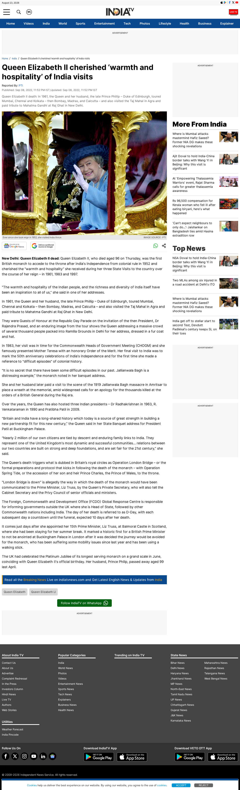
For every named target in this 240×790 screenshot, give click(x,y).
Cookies (32, 785)
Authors (6, 704)
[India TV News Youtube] (237, 2)
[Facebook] (5, 756)
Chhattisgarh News (182, 704)
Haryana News (180, 673)
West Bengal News (215, 678)
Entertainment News (70, 683)
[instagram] (24, 756)
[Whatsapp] (155, 245)
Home (10, 23)
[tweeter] (15, 756)
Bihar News (177, 662)
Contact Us (9, 662)
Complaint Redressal (14, 678)
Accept (181, 785)
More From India (199, 124)
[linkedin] (43, 756)
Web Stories (9, 710)
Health (184, 23)
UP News (176, 699)
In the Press (9, 683)
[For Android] (190, 756)
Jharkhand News (181, 678)
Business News (67, 704)
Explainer (227, 23)
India (46, 23)
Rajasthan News (214, 668)
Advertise (8, 673)
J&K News (177, 715)
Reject (203, 785)
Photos (145, 23)
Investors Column (12, 689)
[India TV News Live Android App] (99, 756)
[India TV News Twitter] (233, 2)
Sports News (66, 689)
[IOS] (221, 2)
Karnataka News (181, 720)
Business (205, 23)
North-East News (181, 689)
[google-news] (52, 756)
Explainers (64, 699)
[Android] (225, 2)
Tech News (65, 694)
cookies (161, 785)
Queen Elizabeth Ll (43, 592)
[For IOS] (223, 756)
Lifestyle (165, 23)
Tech (127, 23)
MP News (176, 683)
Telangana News (214, 673)
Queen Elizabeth (15, 592)
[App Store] (132, 756)
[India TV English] (120, 12)
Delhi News (177, 668)
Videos (29, 23)
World (62, 23)
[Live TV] (233, 12)
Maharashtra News (215, 662)
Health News (66, 710)
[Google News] (14, 246)
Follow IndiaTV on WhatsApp (81, 603)
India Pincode (10, 734)
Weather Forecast (12, 729)
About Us (7, 668)
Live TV (6, 699)
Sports (80, 23)
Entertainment (104, 23)
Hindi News (9, 694)
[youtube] (34, 756)
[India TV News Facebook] (229, 2)
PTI (21, 85)
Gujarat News (179, 710)
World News (65, 668)
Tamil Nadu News (181, 694)
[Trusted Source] (42, 246)
